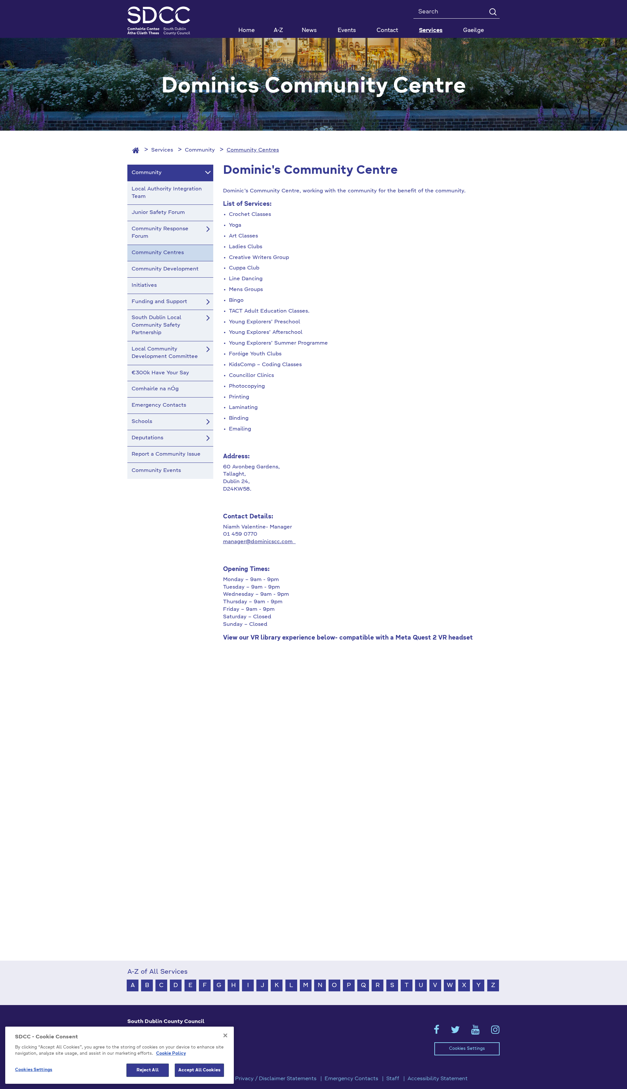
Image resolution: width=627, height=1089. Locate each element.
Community (200, 150)
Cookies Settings (467, 1049)
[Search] (493, 11)
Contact (387, 30)
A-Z (278, 30)
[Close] (225, 1035)
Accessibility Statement (438, 1078)
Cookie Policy (171, 1054)
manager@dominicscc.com (259, 541)
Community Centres (253, 150)
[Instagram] (495, 1031)
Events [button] (347, 30)
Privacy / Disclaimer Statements (275, 1078)
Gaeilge (473, 30)
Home (246, 30)
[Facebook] (436, 1031)
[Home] (135, 150)
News (309, 30)
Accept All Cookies (199, 1070)
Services (162, 150)
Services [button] (430, 30)
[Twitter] (455, 1031)
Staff (392, 1078)
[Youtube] (475, 1031)
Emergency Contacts (351, 1078)
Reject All (148, 1070)
